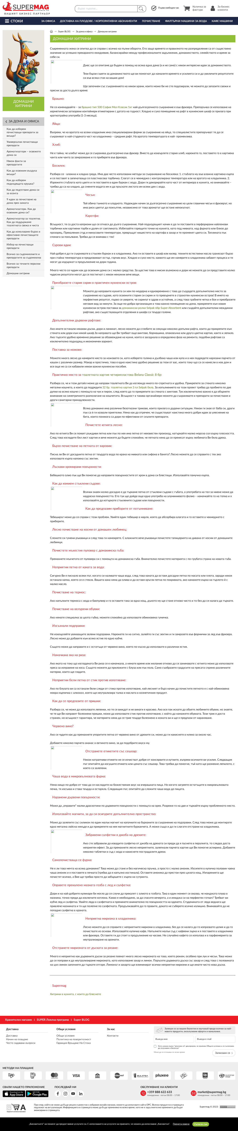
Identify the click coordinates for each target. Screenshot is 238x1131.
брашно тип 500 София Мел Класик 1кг (107, 107)
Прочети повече (181, 1124)
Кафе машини (222, 21)
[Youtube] (73, 1093)
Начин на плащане (17, 1039)
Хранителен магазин (18, 1019)
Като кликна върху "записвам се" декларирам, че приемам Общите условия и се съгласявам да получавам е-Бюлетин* (196, 1047)
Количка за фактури (199, 8)
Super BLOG (64, 32)
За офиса (48, 21)
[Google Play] (37, 1096)
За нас (111, 1029)
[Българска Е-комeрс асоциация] (16, 1108)
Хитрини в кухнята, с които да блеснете (75, 994)
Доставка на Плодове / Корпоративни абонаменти (98, 21)
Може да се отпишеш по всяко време (169, 1052)
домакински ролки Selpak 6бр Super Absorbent (151, 308)
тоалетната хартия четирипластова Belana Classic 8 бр (121, 374)
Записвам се (222, 1053)
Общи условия (65, 1029)
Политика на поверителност (73, 1039)
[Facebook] (58, 1093)
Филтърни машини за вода (186, 21)
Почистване (151, 21)
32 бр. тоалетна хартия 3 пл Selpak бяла (127, 387)
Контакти (112, 1035)
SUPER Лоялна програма (53, 1019)
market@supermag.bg (212, 1092)
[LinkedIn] (81, 1093)
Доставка (12, 1029)
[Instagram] (65, 1093)
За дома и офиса (84, 32)
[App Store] (14, 1096)
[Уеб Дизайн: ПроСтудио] (226, 1107)
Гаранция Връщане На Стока (73, 1043)
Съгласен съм (200, 1124)
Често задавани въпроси (20, 1043)
